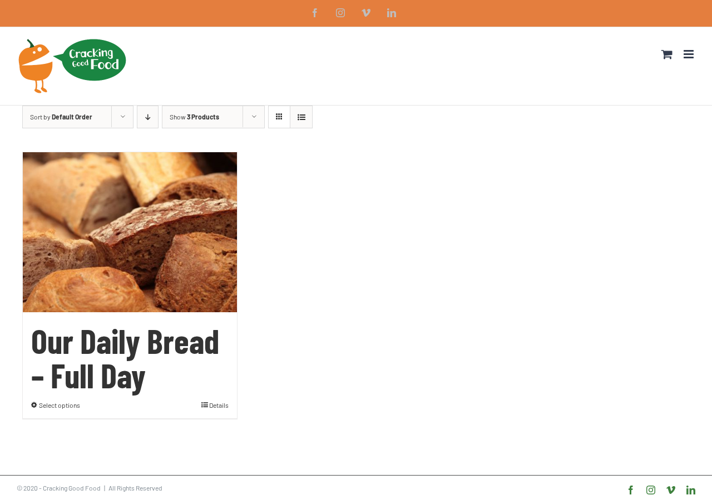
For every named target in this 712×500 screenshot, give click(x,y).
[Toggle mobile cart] (667, 54)
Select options (59, 405)
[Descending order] (148, 117)
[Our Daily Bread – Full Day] (130, 232)
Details (219, 405)
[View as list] (301, 117)
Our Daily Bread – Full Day (125, 357)
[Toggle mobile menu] (689, 54)
